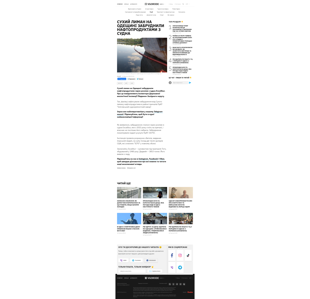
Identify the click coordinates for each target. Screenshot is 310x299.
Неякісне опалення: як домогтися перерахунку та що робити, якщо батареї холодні (128, 204)
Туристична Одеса (163, 9)
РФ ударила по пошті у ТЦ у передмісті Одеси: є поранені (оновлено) (183, 61)
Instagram (143, 158)
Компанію (178, 4)
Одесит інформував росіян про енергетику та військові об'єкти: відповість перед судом (180, 204)
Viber (161, 158)
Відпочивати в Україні (134, 9)
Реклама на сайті (163, 283)
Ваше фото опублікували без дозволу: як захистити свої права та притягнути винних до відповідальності (182, 51)
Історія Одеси (149, 9)
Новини (120, 4)
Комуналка (181, 12)
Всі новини (171, 15)
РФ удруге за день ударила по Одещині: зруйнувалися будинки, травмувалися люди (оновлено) (155, 230)
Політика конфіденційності (123, 284)
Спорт (162, 15)
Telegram (138, 260)
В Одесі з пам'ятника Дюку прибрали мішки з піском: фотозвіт (128, 229)
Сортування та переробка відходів (135, 12)
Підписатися (156, 271)
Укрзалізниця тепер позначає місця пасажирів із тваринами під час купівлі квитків (182, 28)
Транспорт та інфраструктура (165, 12)
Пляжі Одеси (176, 9)
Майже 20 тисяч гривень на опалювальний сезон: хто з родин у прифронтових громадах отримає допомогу (182, 39)
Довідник (133, 4)
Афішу (171, 4)
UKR (187, 4)
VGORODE (153, 278)
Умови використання (122, 283)
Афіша (126, 4)
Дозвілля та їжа (151, 15)
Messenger (152, 260)
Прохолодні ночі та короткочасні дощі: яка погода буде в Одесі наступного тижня (182, 69)
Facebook (153, 158)
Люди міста (139, 15)
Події (151, 12)
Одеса (162, 278)
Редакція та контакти (143, 283)
